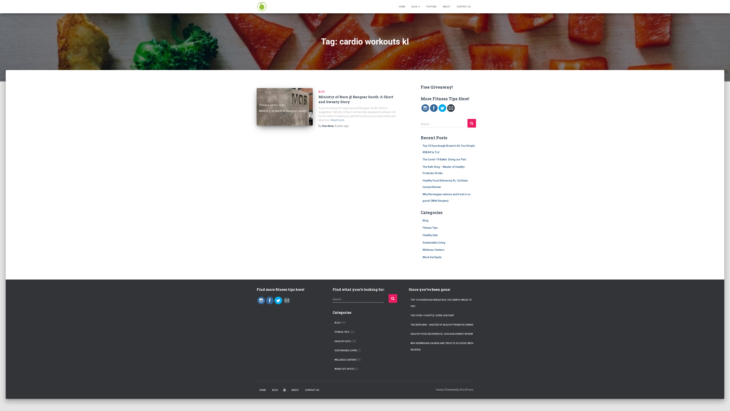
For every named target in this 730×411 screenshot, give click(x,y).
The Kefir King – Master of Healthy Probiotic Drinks (442, 324)
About (446, 6)
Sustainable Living (434, 242)
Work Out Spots (432, 257)
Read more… (338, 120)
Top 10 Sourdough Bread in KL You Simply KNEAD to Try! (441, 303)
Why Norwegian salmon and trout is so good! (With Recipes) (442, 346)
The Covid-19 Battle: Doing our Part (444, 159)
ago (342, 125)
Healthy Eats (430, 235)
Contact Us (464, 6)
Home (402, 6)
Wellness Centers (433, 249)
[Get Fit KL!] (262, 6)
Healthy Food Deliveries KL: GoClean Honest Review (442, 334)
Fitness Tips (430, 227)
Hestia (439, 389)
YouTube (431, 6)
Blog (415, 6)
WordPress (466, 389)
